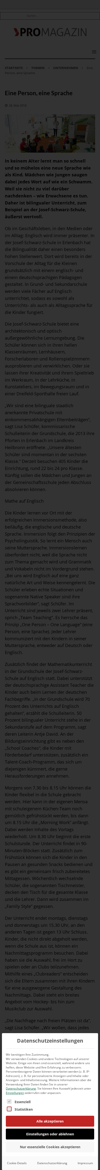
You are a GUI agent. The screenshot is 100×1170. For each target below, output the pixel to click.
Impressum (85, 1163)
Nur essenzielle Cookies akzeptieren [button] (50, 1147)
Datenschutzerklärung (21, 1088)
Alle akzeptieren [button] (50, 1121)
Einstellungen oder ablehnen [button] (50, 1134)
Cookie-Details (17, 1163)
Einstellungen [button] (15, 1093)
